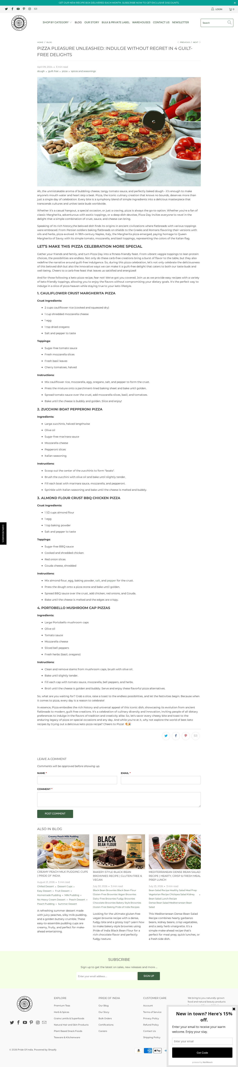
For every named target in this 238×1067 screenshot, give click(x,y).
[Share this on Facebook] (176, 736)
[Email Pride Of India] (35, 9)
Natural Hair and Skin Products (71, 1024)
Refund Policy (151, 1024)
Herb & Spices (61, 1012)
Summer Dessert (67, 904)
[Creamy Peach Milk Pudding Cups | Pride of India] (63, 851)
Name (42, 773)
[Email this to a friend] (196, 736)
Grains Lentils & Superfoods (69, 1018)
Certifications (106, 1024)
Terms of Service (152, 1012)
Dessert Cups (64, 886)
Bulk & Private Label (116, 22)
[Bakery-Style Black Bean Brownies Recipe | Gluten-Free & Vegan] (119, 851)
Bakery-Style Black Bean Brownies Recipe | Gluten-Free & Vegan (117, 875)
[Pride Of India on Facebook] (12, 9)
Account (148, 1005)
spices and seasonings (83, 71)
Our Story (91, 22)
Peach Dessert (77, 899)
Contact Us (161, 22)
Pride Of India (25, 1049)
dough (41, 71)
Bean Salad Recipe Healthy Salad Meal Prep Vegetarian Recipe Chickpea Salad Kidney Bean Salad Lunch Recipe (173, 894)
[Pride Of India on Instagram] (29, 9)
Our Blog (104, 1005)
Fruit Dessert (62, 891)
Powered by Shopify (45, 1049)
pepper (111, 580)
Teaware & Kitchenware (67, 1037)
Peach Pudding (45, 904)
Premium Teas (62, 1005)
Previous (184, 42)
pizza (64, 71)
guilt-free (53, 71)
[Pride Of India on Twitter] (6, 9)
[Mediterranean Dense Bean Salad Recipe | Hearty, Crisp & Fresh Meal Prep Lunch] (175, 851)
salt (97, 580)
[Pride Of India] (21, 23)
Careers (103, 1031)
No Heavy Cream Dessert (51, 899)
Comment (44, 789)
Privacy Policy (151, 1018)
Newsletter (180, 22)
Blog (78, 22)
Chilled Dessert (45, 886)
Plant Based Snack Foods (68, 1031)
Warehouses (141, 22)
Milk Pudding (72, 895)
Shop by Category (56, 22)
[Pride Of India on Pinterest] (23, 9)
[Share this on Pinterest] (186, 736)
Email (126, 773)
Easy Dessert (44, 891)
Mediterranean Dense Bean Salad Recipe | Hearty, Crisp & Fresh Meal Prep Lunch (175, 875)
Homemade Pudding (49, 895)
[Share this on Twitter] (166, 736)
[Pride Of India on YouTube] (18, 9)
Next (196, 42)
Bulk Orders (105, 1018)
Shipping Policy (151, 1037)
